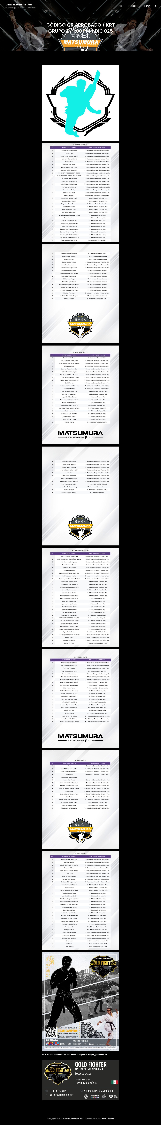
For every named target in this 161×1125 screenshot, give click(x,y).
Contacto (147, 6)
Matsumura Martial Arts (18, 4)
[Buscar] (156, 6)
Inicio (121, 6)
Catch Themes (107, 1118)
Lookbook (132, 6)
